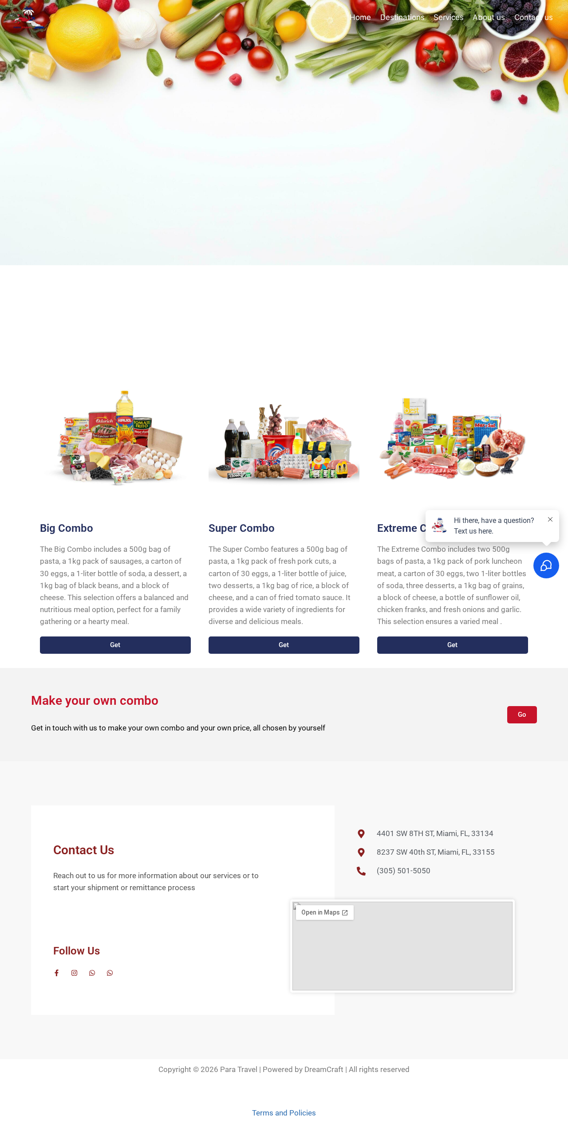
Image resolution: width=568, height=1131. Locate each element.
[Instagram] (74, 973)
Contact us (533, 17)
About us (489, 17)
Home (360, 17)
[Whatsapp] (92, 973)
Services (449, 17)
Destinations (402, 17)
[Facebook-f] (56, 973)
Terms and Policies (284, 1112)
